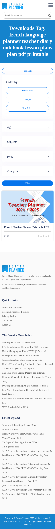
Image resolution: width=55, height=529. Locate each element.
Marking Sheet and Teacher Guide (18, 342)
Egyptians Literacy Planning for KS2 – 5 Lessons (26, 347)
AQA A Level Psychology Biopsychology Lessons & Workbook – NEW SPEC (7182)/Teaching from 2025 (26, 494)
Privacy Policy (9, 316)
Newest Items (27, 90)
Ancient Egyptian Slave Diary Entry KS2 (22, 359)
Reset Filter (27, 71)
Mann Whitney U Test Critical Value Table (23, 433)
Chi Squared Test (10, 446)
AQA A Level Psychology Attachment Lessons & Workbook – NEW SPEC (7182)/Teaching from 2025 (26, 468)
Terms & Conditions (12, 307)
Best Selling (27, 108)
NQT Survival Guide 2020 (15, 407)
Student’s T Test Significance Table (19, 425)
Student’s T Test (10, 429)
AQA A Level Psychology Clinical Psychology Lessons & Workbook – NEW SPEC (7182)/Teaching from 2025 (24, 481)
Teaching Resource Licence (15, 311)
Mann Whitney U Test (13, 438)
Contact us (7, 320)
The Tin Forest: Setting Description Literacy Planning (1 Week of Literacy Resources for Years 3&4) (26, 377)
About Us (6, 324)
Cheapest (27, 99)
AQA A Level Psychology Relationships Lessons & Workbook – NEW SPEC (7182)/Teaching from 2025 (27, 455)
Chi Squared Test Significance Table (19, 442)
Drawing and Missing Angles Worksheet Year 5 (25, 385)
